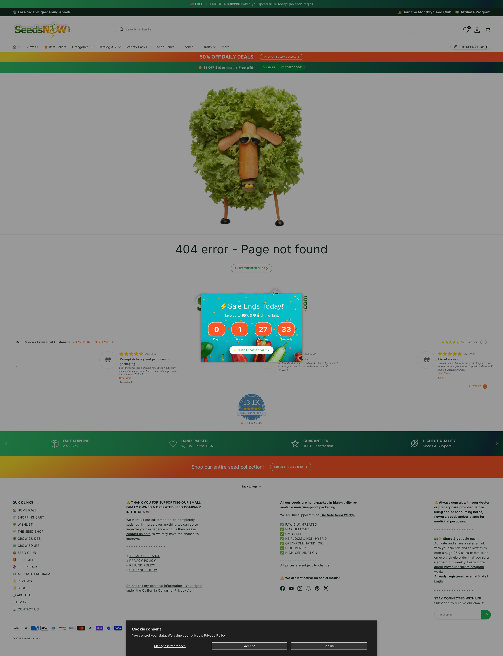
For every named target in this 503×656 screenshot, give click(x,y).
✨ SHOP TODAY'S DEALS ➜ (251, 350)
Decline (329, 646)
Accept (249, 646)
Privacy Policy (215, 635)
